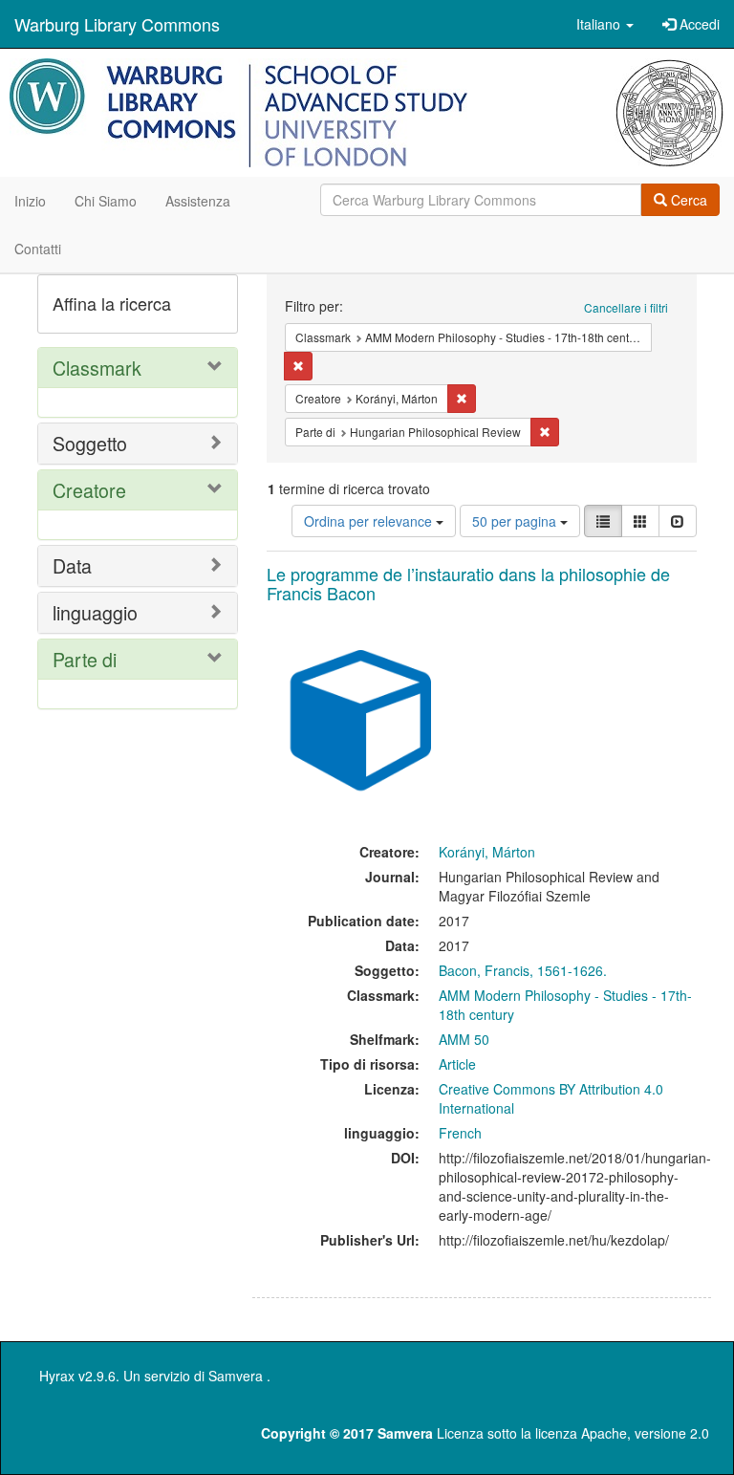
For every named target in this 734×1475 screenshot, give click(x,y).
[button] (605, 24)
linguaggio (95, 612)
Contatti (37, 248)
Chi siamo (106, 200)
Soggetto (90, 443)
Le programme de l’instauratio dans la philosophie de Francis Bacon (468, 583)
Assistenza (197, 200)
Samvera (235, 1375)
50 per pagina (516, 521)
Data (72, 565)
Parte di (85, 659)
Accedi (698, 23)
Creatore (89, 490)
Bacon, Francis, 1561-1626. (523, 970)
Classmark (97, 367)
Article (457, 1064)
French (460, 1132)
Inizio (30, 200)
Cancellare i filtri (626, 307)
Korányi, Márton (487, 851)
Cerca (687, 199)
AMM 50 (464, 1039)
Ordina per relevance (370, 521)
